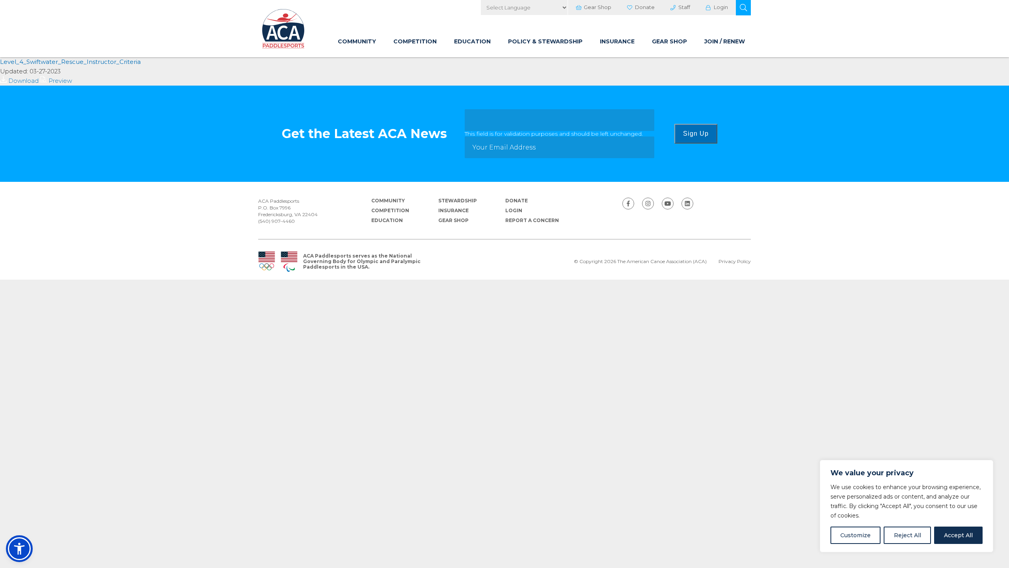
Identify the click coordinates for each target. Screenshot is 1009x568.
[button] (743, 7)
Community (357, 41)
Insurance (617, 41)
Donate (645, 7)
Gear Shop (597, 7)
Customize (855, 535)
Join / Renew (724, 41)
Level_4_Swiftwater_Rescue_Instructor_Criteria (70, 61)
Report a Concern (532, 220)
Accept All (958, 535)
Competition (415, 41)
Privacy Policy (735, 261)
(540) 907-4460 (276, 221)
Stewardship (457, 201)
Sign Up (696, 133)
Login (721, 7)
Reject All (907, 535)
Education (472, 41)
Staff (684, 7)
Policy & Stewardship (545, 41)
